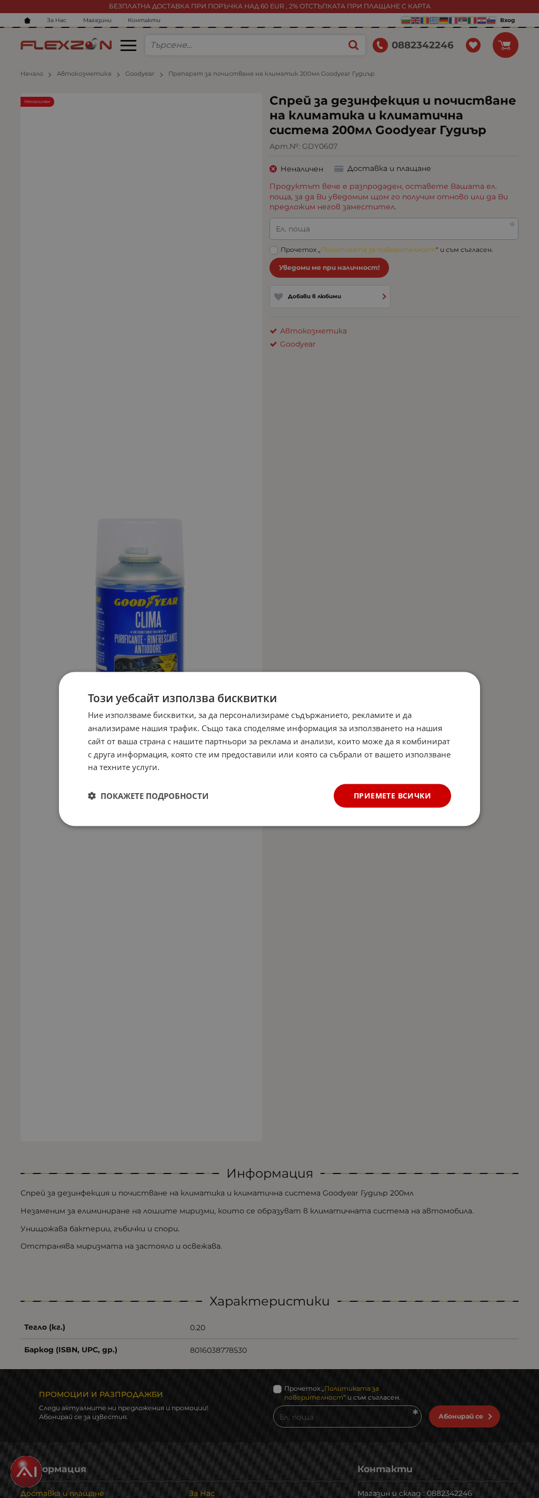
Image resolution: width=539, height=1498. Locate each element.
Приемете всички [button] (392, 796)
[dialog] (269, 749)
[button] (148, 796)
